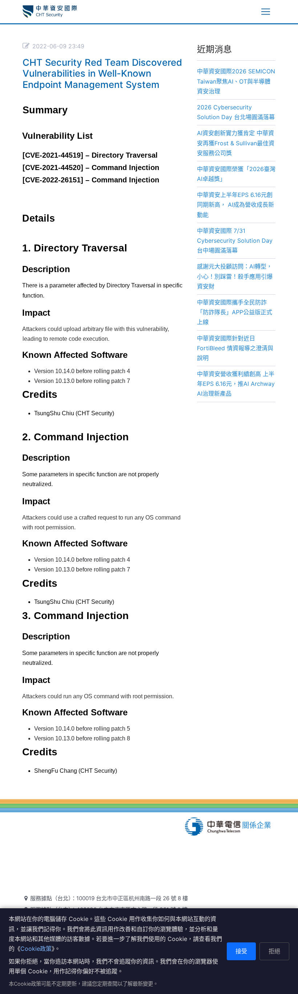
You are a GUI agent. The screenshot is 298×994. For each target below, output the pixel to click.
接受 (241, 951)
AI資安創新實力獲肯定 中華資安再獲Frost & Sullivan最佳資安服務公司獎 (235, 142)
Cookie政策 (36, 948)
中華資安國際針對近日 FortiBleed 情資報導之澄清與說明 (235, 348)
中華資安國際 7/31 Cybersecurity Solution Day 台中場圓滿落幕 (235, 240)
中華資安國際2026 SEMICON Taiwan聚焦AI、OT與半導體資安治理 (236, 81)
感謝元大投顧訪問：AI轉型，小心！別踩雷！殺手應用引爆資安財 (235, 276)
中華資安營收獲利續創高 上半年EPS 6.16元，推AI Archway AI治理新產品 (236, 383)
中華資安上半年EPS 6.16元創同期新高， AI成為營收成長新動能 (235, 204)
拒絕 (274, 951)
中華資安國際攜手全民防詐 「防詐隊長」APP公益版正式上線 (235, 312)
